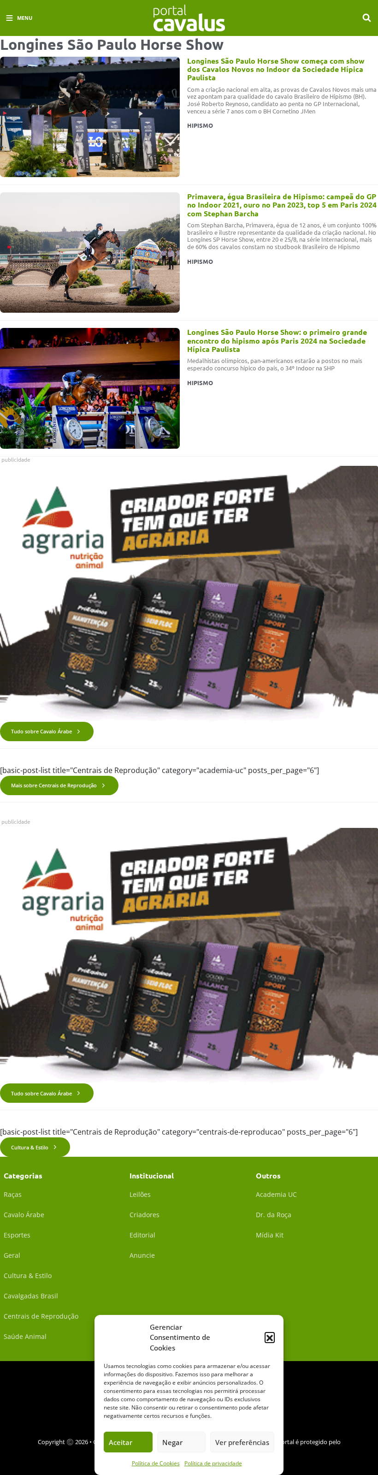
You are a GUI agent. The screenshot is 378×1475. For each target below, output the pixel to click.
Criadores (144, 1214)
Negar (172, 1442)
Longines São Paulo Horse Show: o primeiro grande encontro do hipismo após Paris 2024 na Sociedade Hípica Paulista (277, 340)
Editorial (142, 1235)
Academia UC (276, 1194)
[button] (269, 1337)
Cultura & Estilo (29, 1147)
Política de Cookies (156, 1463)
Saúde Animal (25, 1336)
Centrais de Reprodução (41, 1316)
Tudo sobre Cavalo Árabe (41, 731)
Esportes (17, 1235)
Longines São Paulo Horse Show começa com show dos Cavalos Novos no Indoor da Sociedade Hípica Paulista (276, 69)
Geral (12, 1255)
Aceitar (120, 1442)
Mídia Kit (270, 1235)
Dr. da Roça (273, 1214)
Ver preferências (242, 1442)
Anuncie (142, 1255)
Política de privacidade (213, 1463)
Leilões (140, 1194)
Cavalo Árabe (24, 1214)
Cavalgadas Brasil (31, 1295)
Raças (13, 1194)
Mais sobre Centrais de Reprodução (54, 785)
